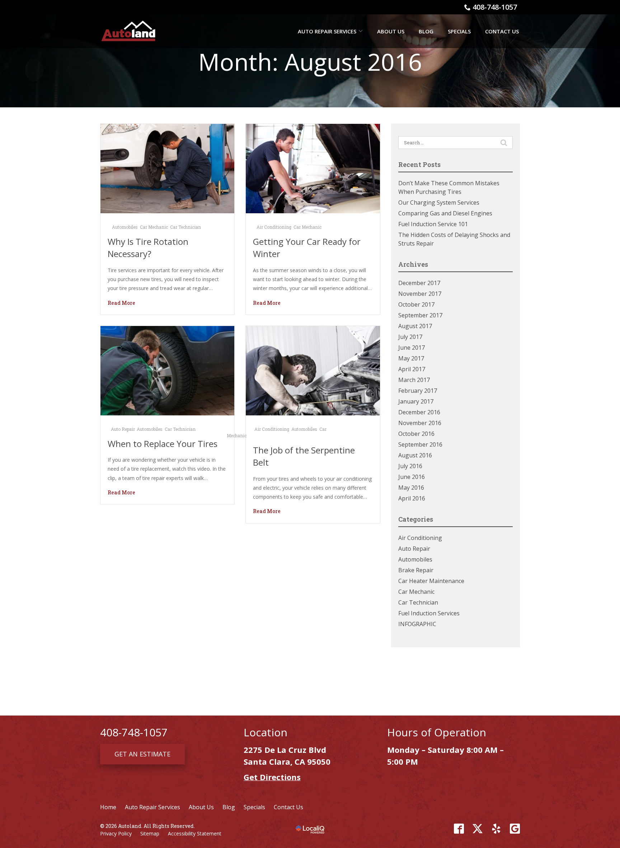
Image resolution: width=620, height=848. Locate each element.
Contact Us (502, 31)
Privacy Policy (116, 833)
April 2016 (411, 498)
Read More (121, 302)
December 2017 (419, 283)
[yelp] (496, 829)
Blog (426, 31)
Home (108, 807)
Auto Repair (123, 429)
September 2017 (420, 315)
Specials (459, 31)
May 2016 (411, 487)
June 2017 (411, 347)
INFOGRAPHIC (417, 624)
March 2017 (414, 380)
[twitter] (478, 829)
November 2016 (419, 423)
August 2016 (415, 455)
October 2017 (416, 304)
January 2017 (415, 401)
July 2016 (410, 466)
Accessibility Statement (194, 833)
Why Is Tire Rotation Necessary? (148, 248)
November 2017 (419, 294)
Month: (310, 61)
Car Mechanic (154, 227)
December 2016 (419, 412)
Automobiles (125, 227)
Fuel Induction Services (429, 613)
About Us (390, 31)
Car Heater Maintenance (431, 581)
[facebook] (459, 829)
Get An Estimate (142, 754)
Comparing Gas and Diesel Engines (445, 213)
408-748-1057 (495, 7)
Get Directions (272, 777)
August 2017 (415, 326)
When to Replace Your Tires (162, 443)
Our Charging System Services (438, 202)
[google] (515, 829)
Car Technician (185, 227)
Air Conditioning (274, 227)
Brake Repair (415, 570)
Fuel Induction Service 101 (433, 224)
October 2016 (416, 434)
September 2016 (420, 444)
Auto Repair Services (327, 31)
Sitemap (149, 833)
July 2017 (410, 337)
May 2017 (411, 358)
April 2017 (411, 369)
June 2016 (411, 477)
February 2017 (417, 391)
